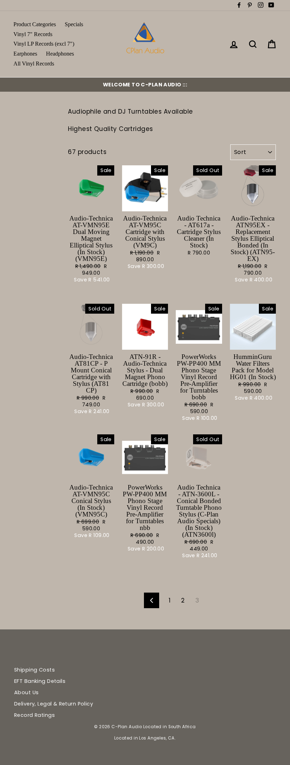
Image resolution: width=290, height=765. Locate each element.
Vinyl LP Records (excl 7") (43, 44)
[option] (145, 84)
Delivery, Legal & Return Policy (53, 703)
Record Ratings (34, 715)
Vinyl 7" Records (32, 34)
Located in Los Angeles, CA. (145, 738)
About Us (26, 692)
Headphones (60, 54)
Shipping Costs (34, 669)
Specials (74, 24)
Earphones (25, 54)
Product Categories (34, 24)
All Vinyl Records (33, 64)
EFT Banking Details (39, 681)
